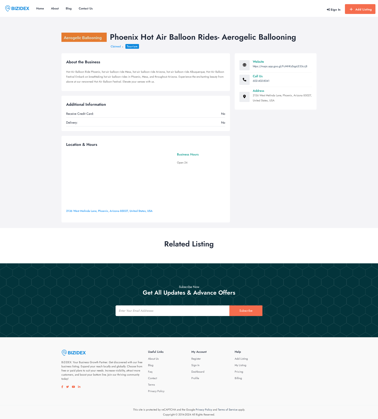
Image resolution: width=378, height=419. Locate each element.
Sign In (195, 365)
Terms (151, 385)
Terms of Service (227, 410)
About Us (153, 359)
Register (196, 359)
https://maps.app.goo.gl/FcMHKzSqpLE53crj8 (280, 66)
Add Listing (363, 9)
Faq (150, 372)
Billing (238, 378)
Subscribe (245, 310)
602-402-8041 (261, 81)
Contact (152, 378)
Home (40, 8)
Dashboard (197, 372)
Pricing (239, 372)
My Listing (240, 365)
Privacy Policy (156, 391)
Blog (69, 8)
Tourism (132, 46)
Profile (195, 378)
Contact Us (86, 8)
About (55, 8)
